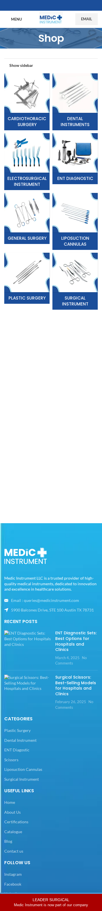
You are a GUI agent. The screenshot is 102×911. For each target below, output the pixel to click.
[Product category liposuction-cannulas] (75, 221)
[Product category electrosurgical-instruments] (27, 161)
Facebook (12, 884)
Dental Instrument (20, 740)
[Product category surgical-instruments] (75, 281)
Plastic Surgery (17, 730)
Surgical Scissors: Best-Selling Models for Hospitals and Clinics (75, 685)
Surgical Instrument (21, 779)
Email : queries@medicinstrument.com (45, 600)
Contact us (13, 851)
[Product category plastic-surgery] (27, 278)
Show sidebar (21, 65)
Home (9, 802)
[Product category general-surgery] (27, 218)
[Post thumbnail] (27, 648)
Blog (8, 841)
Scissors (11, 759)
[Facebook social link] (44, 5)
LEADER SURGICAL (51, 902)
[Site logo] (51, 18)
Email (86, 19)
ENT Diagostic (16, 749)
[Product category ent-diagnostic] (75, 158)
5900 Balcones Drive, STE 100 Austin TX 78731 (52, 610)
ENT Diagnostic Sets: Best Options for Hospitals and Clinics (76, 641)
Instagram (13, 874)
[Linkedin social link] (57, 5)
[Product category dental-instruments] (75, 101)
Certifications (16, 821)
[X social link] (51, 5)
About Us (12, 812)
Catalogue (13, 831)
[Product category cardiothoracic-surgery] (27, 101)
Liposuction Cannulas (23, 769)
